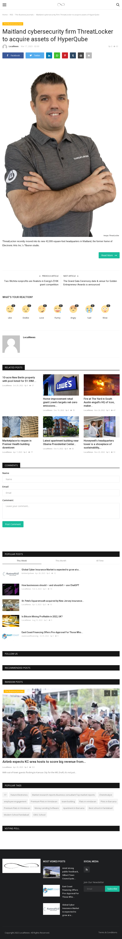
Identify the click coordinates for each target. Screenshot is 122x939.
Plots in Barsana (108, 801)
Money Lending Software (47, 808)
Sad (89, 317)
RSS (11, 14)
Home (5, 14)
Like (10, 317)
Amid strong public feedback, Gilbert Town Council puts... (70, 873)
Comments (11, 465)
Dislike (26, 317)
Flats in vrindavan (87, 801)
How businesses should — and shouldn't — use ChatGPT (50, 585)
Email (5, 486)
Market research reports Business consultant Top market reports (63, 794)
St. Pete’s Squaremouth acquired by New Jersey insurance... (53, 601)
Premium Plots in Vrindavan (44, 801)
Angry (73, 317)
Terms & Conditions (107, 932)
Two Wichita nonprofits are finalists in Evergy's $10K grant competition (31, 283)
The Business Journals (24, 14)
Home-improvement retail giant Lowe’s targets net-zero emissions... (60, 402)
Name (5, 473)
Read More (108, 255)
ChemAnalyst (105, 794)
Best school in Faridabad (100, 808)
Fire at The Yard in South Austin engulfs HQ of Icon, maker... (99, 402)
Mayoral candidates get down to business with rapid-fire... (44, 762)
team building (68, 801)
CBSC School (39, 814)
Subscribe (112, 888)
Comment (8, 500)
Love (41, 317)
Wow (105, 317)
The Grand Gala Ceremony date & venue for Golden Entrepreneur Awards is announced (90, 283)
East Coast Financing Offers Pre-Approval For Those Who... (52, 632)
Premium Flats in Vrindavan (17, 808)
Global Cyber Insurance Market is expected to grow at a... (51, 569)
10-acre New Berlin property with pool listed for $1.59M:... (19, 379)
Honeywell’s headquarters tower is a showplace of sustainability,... (99, 444)
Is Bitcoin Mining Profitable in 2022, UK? (42, 616)
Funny (58, 317)
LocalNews (14, 46)
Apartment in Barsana (73, 808)
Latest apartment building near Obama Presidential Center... (61, 442)
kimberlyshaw (28, 573)
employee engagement (15, 801)
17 (5, 794)
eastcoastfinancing (30, 636)
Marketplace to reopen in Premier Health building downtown (16, 444)
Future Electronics (19, 794)
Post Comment (13, 524)
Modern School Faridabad (16, 814)
